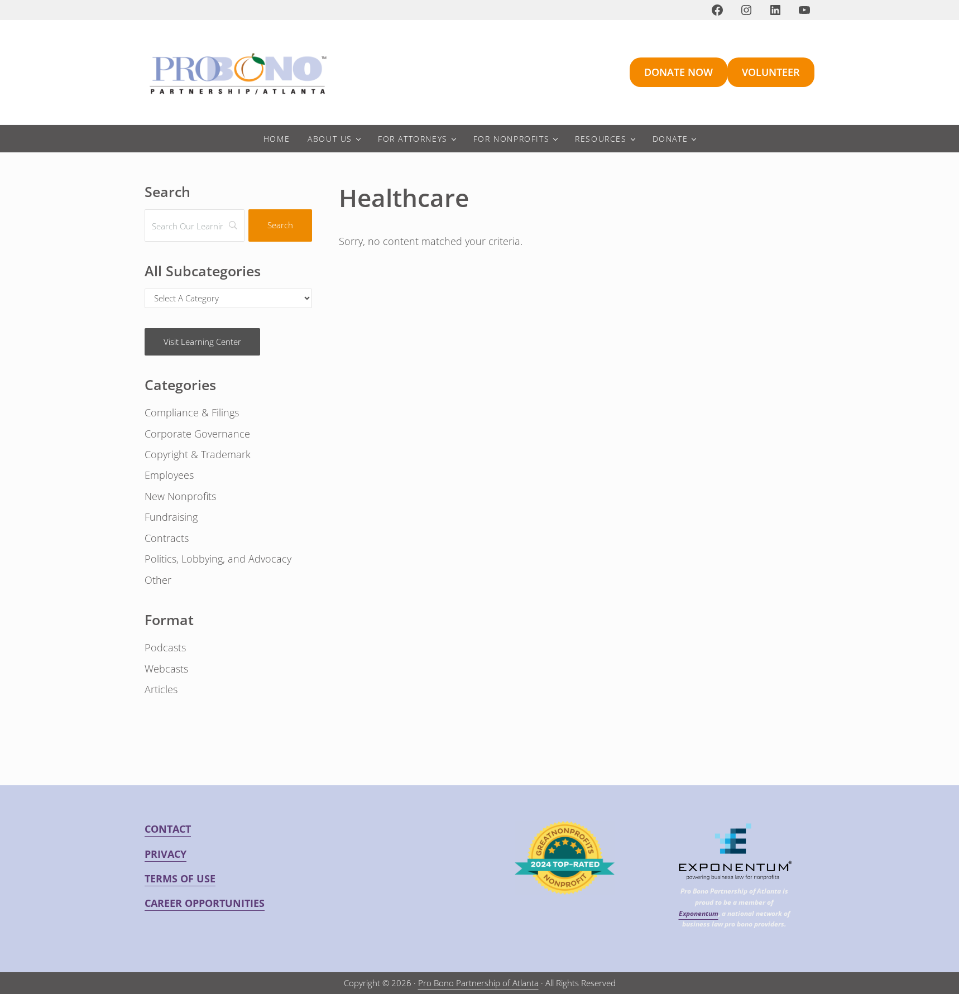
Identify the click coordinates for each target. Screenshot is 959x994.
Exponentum (698, 913)
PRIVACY (165, 854)
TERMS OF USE (180, 878)
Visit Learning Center (202, 341)
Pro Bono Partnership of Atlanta (478, 982)
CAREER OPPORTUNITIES (205, 903)
